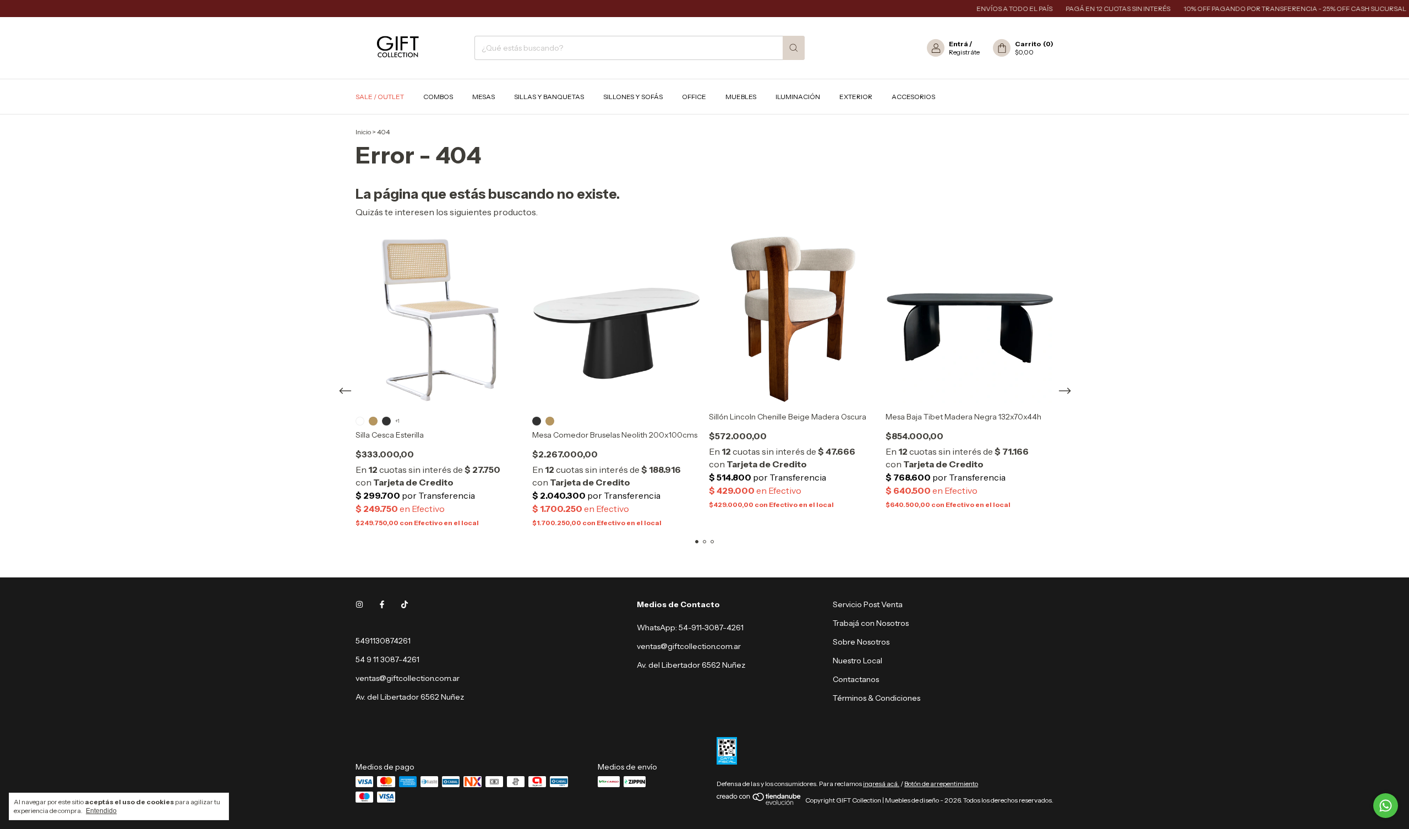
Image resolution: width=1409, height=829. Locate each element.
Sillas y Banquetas (549, 96)
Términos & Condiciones (876, 698)
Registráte (964, 52)
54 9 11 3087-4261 (387, 659)
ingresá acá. (881, 783)
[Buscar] (794, 48)
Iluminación (798, 96)
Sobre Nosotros (861, 642)
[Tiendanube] (759, 803)
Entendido (101, 811)
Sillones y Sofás (633, 96)
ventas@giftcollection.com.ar (408, 678)
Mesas (483, 96)
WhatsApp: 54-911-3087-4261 (690, 627)
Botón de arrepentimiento (941, 783)
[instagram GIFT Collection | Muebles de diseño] (359, 604)
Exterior (855, 96)
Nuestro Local (857, 661)
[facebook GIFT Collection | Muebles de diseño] (382, 604)
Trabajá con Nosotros (871, 623)
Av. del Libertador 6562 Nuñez (691, 665)
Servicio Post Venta (868, 604)
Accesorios (913, 96)
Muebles (740, 96)
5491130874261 (383, 641)
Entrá (958, 44)
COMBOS (438, 96)
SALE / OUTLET (380, 96)
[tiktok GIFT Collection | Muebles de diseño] (404, 604)
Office (694, 96)
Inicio (363, 132)
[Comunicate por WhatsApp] (1385, 805)
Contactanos (856, 679)
